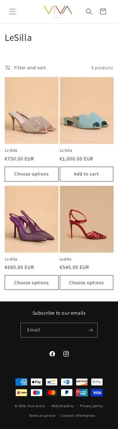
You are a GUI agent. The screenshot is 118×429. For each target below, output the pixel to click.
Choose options (31, 174)
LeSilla (65, 259)
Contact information (78, 415)
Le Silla (11, 150)
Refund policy (63, 406)
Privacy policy (91, 406)
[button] (13, 11)
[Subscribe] (90, 330)
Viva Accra (36, 406)
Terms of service (42, 415)
